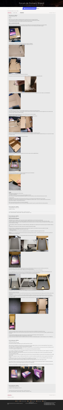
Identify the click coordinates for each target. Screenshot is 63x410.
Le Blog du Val (27, 212)
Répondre (8, 12)
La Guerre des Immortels (13, 212)
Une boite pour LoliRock (13, 15)
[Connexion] (54, 8)
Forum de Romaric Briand (31, 3)
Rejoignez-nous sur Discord (30, 8)
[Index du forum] (8, 8)
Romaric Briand (12, 386)
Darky (36, 403)
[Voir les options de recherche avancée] (10, 8)
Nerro (11, 16)
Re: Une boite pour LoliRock (14, 206)
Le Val (30, 212)
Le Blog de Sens (24, 212)
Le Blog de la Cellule (19, 212)
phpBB (33, 402)
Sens (9, 212)
